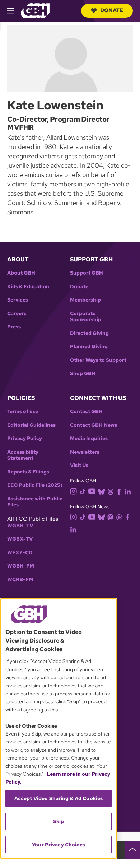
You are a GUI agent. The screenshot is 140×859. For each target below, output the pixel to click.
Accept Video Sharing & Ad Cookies (58, 798)
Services (17, 300)
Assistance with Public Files (34, 502)
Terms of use (22, 412)
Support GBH (86, 273)
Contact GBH (86, 412)
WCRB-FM (20, 579)
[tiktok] (83, 491)
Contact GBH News (93, 425)
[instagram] (73, 490)
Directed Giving (89, 333)
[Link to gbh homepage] (35, 10)
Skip (58, 821)
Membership (85, 300)
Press (14, 327)
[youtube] (91, 490)
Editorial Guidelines (31, 425)
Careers (16, 314)
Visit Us (79, 465)
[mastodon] (110, 516)
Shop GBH (82, 373)
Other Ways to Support (98, 360)
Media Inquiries (89, 438)
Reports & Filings (28, 472)
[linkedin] (128, 491)
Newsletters (84, 452)
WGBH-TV (20, 526)
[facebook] (119, 491)
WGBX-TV (20, 539)
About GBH (21, 273)
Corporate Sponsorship (85, 317)
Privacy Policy (24, 438)
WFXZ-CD (20, 553)
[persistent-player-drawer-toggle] (132, 850)
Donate (111, 10)
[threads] (110, 491)
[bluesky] (101, 491)
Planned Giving (89, 347)
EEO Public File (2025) (34, 485)
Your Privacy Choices (58, 844)
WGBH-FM (20, 566)
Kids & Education (28, 287)
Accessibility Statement (22, 455)
